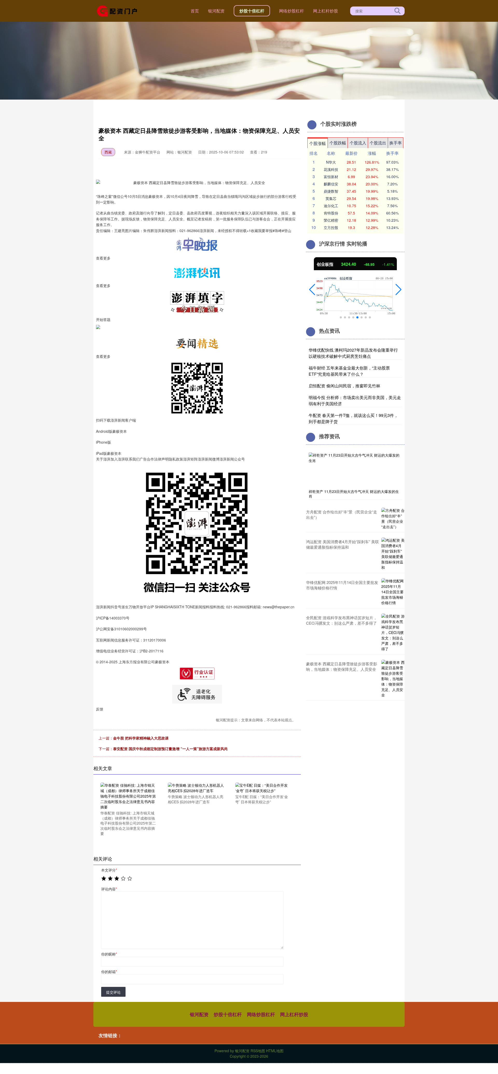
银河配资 (216, 11)
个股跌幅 (337, 143)
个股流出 (378, 143)
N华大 (331, 162)
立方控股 (331, 227)
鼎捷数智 (331, 191)
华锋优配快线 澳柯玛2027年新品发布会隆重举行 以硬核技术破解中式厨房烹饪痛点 (353, 353)
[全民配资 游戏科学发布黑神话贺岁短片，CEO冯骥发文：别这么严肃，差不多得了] (393, 632)
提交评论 (113, 992)
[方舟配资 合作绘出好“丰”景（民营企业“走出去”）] (393, 518)
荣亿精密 (331, 220)
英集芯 (331, 198)
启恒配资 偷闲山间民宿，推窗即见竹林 (344, 386)
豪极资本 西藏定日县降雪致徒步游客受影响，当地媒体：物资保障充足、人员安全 (341, 666)
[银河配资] (118, 10)
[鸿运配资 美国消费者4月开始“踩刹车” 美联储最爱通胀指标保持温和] (393, 554)
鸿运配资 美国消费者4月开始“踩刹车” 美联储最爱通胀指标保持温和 (342, 544)
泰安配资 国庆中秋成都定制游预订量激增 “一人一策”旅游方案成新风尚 (170, 748)
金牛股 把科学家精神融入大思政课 (141, 738)
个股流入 (358, 143)
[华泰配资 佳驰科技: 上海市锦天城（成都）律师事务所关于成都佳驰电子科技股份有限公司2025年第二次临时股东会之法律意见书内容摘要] (128, 795)
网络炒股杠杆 (291, 11)
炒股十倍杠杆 (251, 11)
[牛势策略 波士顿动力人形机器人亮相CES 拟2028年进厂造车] (196, 787)
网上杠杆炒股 (325, 11)
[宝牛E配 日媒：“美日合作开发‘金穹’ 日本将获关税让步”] (263, 787)
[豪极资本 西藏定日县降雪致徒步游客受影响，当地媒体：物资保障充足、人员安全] (393, 679)
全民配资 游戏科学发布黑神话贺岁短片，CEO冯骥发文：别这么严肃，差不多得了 (341, 620)
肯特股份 (331, 212)
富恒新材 (331, 176)
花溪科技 (331, 169)
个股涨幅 (317, 143)
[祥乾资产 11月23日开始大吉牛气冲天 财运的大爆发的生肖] (355, 469)
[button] (312, 289)
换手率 (395, 143)
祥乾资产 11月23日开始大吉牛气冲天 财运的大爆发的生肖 (354, 494)
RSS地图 (258, 1050)
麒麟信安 (331, 183)
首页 (195, 11)
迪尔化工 (331, 205)
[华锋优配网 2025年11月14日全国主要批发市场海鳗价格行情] (393, 591)
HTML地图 (274, 1050)
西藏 (108, 152)
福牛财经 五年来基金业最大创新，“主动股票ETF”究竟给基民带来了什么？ (349, 371)
